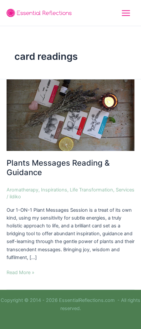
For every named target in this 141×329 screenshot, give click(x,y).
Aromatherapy (22, 190)
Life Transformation (91, 190)
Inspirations (54, 190)
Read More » (20, 272)
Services (125, 190)
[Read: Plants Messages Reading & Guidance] (70, 115)
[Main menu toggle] (125, 13)
